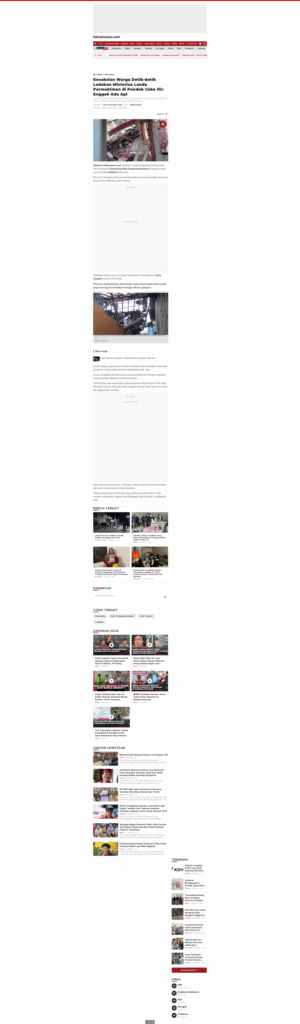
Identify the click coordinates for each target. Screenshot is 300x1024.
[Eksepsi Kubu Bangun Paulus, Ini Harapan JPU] (105, 759)
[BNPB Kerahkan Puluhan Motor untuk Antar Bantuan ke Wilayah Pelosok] (150, 681)
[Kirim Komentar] (165, 597)
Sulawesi (189, 48)
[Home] (106, 37)
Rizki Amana (136, 105)
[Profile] (200, 43)
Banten (137, 48)
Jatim (170, 48)
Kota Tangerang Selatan (135, 169)
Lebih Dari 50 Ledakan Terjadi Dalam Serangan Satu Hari (128, 358)
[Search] (205, 43)
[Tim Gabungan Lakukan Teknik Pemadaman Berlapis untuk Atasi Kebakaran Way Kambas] (111, 717)
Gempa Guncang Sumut (150, 55)
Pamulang (115, 169)
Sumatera (116, 48)
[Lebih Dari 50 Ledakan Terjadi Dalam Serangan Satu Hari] (96, 358)
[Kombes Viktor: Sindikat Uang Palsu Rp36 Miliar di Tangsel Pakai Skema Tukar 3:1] (150, 522)
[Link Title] (94, 75)
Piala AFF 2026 (188, 55)
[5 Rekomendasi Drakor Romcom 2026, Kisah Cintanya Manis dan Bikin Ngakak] (105, 849)
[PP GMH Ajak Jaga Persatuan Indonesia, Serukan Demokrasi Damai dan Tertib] (105, 794)
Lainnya (201, 48)
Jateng (148, 48)
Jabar (127, 48)
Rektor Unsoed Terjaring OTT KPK (123, 55)
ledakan (113, 172)
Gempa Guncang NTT (171, 55)
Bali (179, 48)
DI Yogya (160, 48)
